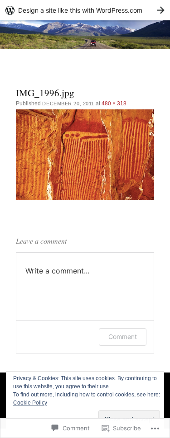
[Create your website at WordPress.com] (85, 10)
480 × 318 (114, 103)
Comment (122, 336)
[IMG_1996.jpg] (85, 154)
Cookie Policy (30, 403)
